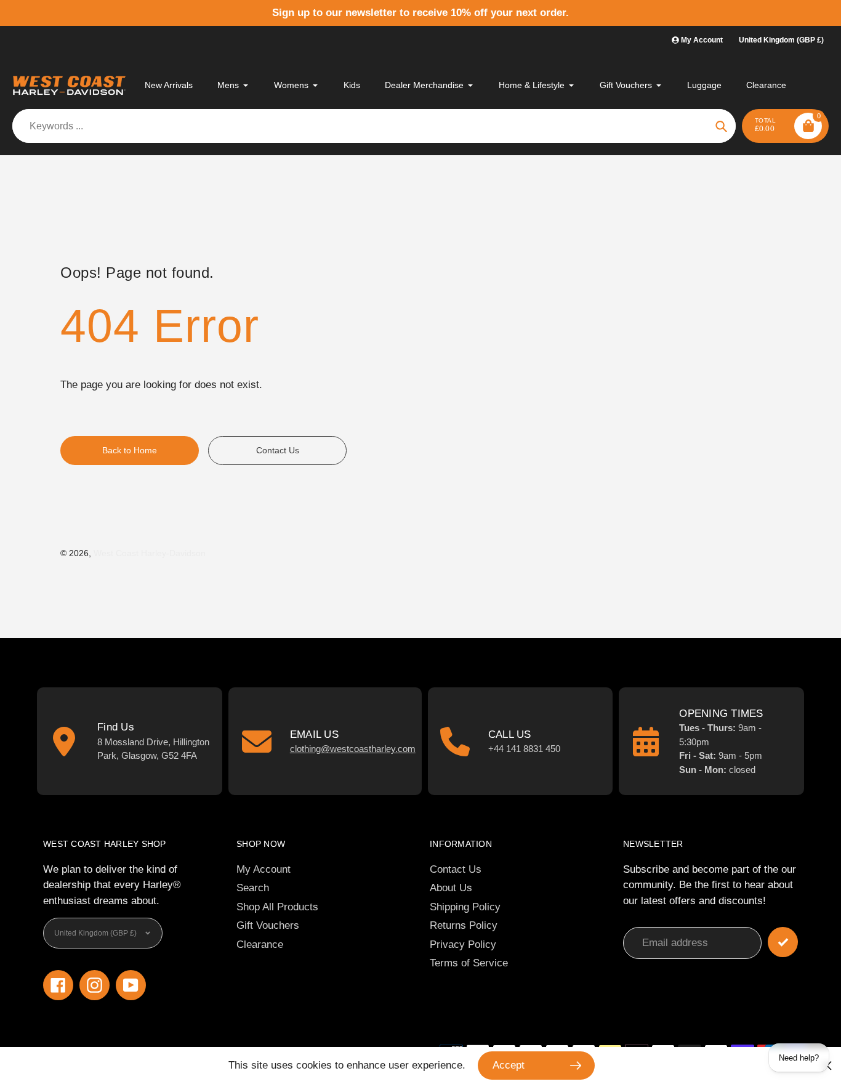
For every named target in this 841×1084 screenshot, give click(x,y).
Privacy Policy (463, 944)
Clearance (259, 944)
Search (252, 888)
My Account (263, 869)
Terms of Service (469, 963)
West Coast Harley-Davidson (150, 553)
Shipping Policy (465, 907)
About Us (451, 888)
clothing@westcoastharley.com (353, 748)
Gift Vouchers (267, 925)
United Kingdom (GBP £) (781, 40)
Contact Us (455, 869)
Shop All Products (277, 907)
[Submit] (783, 942)
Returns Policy (463, 925)
